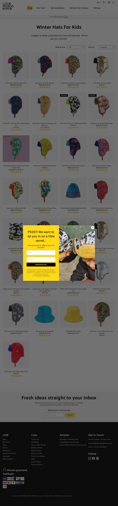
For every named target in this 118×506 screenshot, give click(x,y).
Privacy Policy (38, 275)
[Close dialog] (92, 227)
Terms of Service (46, 275)
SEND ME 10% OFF (41, 264)
